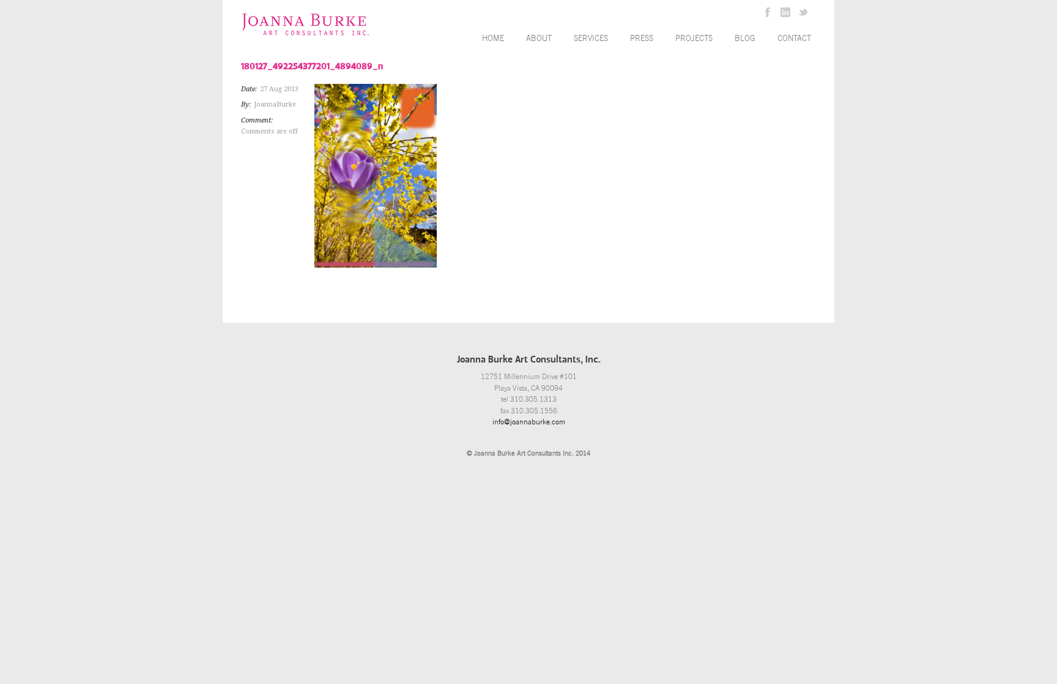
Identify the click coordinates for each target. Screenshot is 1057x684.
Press (641, 38)
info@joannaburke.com (528, 422)
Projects (694, 38)
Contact (794, 38)
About (539, 38)
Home (493, 38)
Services (591, 38)
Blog (745, 38)
